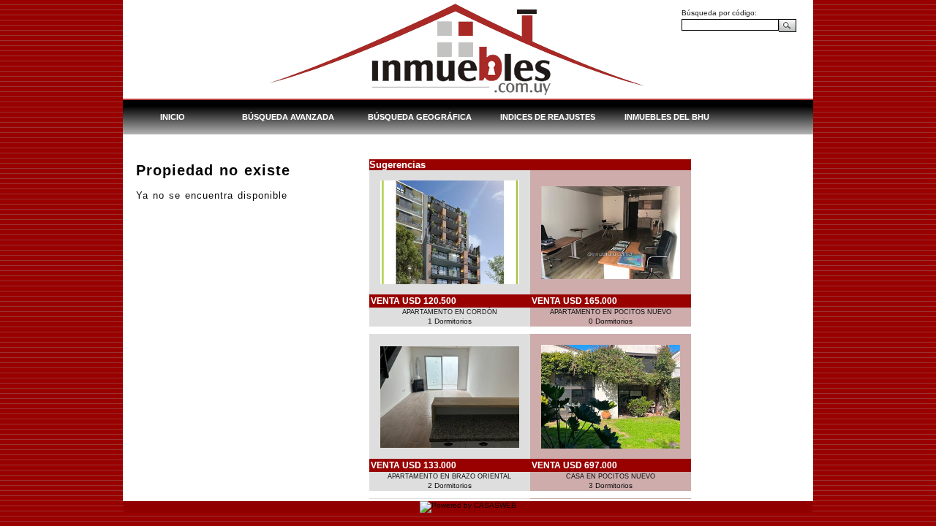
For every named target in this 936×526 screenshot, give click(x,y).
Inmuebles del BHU (666, 117)
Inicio (172, 117)
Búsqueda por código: (719, 13)
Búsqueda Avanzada (288, 117)
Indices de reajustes (547, 117)
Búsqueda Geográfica (420, 117)
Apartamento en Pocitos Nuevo (610, 312)
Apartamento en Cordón (449, 312)
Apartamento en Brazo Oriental (449, 476)
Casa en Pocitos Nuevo (610, 476)
